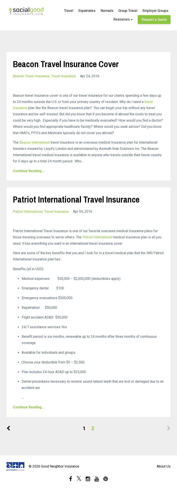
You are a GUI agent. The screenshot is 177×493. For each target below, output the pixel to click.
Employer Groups (155, 11)
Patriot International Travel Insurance (76, 199)
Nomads (107, 11)
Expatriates (86, 11)
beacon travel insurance (31, 76)
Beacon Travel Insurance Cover (66, 64)
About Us (164, 466)
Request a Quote (154, 19)
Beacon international (34, 142)
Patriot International (97, 237)
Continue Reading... (28, 171)
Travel (68, 11)
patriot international (28, 211)
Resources (121, 19)
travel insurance (63, 76)
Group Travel (128, 11)
